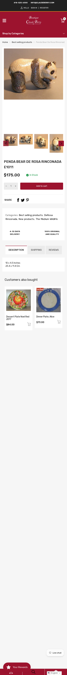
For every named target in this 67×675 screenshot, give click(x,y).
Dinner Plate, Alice (45, 316)
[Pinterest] (27, 200)
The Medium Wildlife (46, 219)
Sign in (34, 8)
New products (26, 219)
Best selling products (30, 215)
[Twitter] (23, 200)
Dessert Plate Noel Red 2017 (17, 317)
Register (44, 8)
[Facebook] (18, 200)
